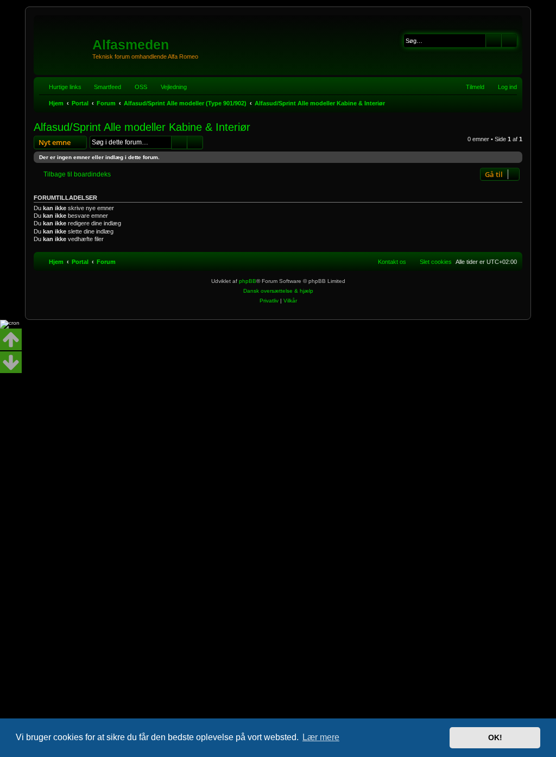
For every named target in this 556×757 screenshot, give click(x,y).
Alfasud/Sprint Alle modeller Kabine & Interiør (142, 127)
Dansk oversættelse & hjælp (278, 291)
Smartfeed (107, 87)
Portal (80, 103)
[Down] (11, 362)
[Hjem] (64, 41)
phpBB (247, 281)
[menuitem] (136, 86)
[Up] (11, 339)
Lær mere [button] (320, 737)
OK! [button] (495, 737)
